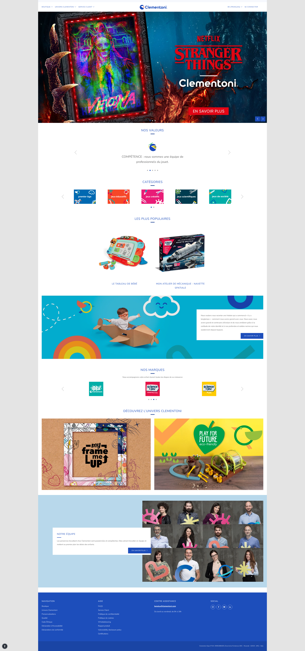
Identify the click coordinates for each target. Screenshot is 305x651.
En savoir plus (251, 336)
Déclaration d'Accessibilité (52, 626)
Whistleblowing (104, 622)
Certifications (103, 634)
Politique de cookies (106, 618)
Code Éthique (47, 622)
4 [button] (155, 170)
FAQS (100, 606)
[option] (152, 67)
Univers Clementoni (64, 7)
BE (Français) (234, 7)
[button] (5, 646)
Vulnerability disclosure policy (109, 630)
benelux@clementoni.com (165, 606)
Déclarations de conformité (52, 630)
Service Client (85, 7)
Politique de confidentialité (108, 614)
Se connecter (251, 7)
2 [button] (152, 120)
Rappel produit (104, 626)
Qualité (44, 618)
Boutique (46, 7)
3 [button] (155, 120)
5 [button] (157, 170)
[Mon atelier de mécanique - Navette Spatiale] (180, 253)
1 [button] (150, 120)
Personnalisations (49, 614)
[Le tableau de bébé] (125, 253)
